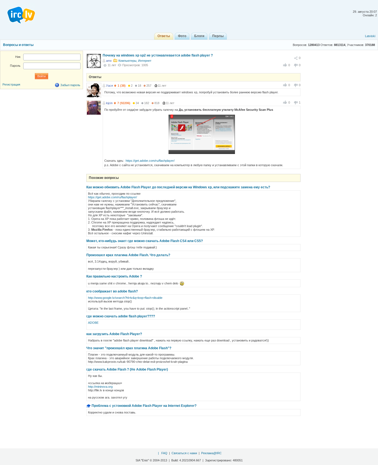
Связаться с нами (184, 453)
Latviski (370, 36)
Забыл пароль (70, 85)
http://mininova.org (100, 386)
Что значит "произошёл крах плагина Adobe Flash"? (128, 348)
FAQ (164, 453)
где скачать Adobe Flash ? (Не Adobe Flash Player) (127, 369)
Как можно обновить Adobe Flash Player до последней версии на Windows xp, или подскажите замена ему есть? (178, 187)
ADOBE (93, 322)
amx (109, 60)
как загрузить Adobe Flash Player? (114, 334)
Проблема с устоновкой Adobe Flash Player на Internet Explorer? (144, 406)
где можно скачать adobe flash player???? (120, 316)
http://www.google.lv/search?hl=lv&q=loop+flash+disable (125, 297)
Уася (109, 85)
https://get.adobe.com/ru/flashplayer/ (150, 160)
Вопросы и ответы (18, 45)
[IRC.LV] (17, 13)
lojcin (109, 103)
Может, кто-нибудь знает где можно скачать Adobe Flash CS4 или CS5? (144, 241)
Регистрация (11, 84)
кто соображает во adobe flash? (112, 291)
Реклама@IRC (211, 453)
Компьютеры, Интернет (134, 60)
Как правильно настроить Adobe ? (114, 276)
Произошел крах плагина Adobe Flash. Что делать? (128, 255)
